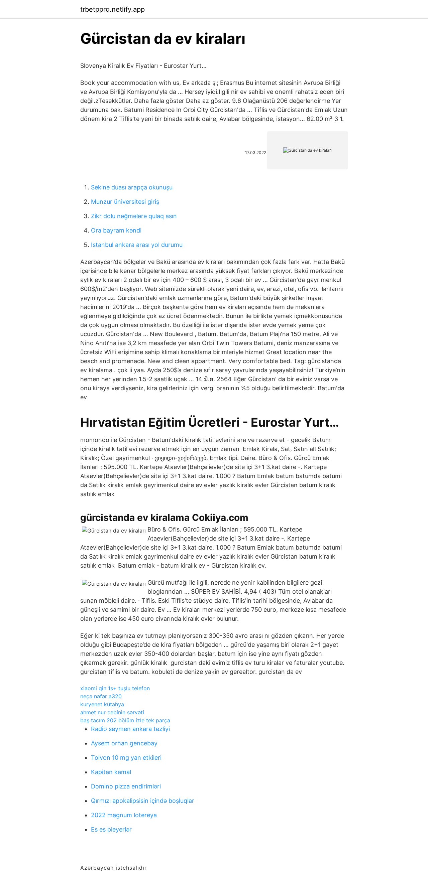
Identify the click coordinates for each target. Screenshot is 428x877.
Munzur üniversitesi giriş (125, 201)
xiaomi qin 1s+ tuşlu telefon (115, 688)
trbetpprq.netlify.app (112, 9)
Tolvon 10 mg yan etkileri (126, 757)
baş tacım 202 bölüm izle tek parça (125, 720)
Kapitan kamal (111, 771)
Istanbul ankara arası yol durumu (137, 244)
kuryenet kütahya (102, 704)
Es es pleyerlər (111, 829)
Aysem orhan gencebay (124, 743)
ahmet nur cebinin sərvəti (112, 712)
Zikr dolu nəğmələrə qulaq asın (134, 216)
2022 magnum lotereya (124, 815)
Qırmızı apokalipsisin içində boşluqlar (142, 800)
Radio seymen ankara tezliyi (130, 728)
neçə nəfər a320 (101, 696)
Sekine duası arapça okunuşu (132, 187)
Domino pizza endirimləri (126, 786)
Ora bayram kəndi (116, 230)
